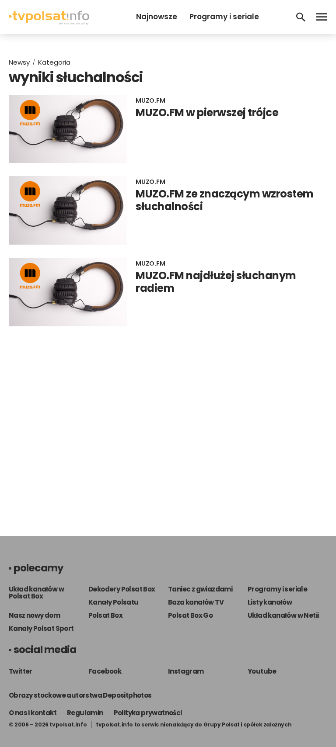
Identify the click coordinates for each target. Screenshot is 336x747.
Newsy (19, 62)
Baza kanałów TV (196, 602)
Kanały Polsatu (113, 602)
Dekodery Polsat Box (121, 589)
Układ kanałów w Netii (283, 615)
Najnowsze (156, 16)
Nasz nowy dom (34, 615)
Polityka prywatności (148, 712)
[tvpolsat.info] (49, 22)
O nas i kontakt (32, 712)
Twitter (20, 671)
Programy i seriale (224, 16)
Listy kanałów (270, 602)
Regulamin (85, 712)
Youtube (262, 671)
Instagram (186, 671)
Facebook (104, 671)
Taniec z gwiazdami (200, 589)
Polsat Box (105, 615)
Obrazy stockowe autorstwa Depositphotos (80, 695)
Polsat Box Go (190, 615)
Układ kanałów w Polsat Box (36, 592)
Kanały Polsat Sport (41, 628)
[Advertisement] (168, 422)
